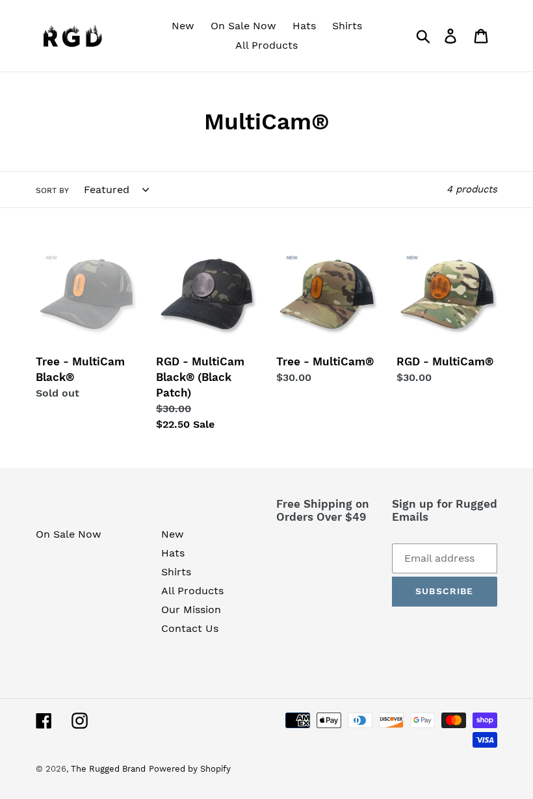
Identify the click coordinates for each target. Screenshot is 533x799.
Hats (173, 553)
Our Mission (191, 609)
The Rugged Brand (108, 769)
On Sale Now (68, 534)
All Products (192, 590)
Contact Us (189, 628)
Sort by (52, 190)
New (172, 534)
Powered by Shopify (190, 769)
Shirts (176, 572)
